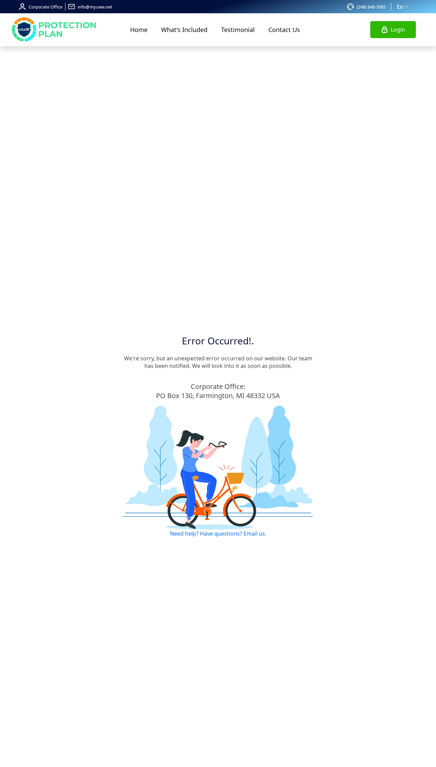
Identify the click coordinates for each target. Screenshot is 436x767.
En (400, 7)
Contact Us (284, 30)
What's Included (184, 30)
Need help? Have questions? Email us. (218, 533)
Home (138, 30)
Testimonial (238, 30)
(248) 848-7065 (371, 7)
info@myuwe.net (95, 7)
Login (398, 29)
